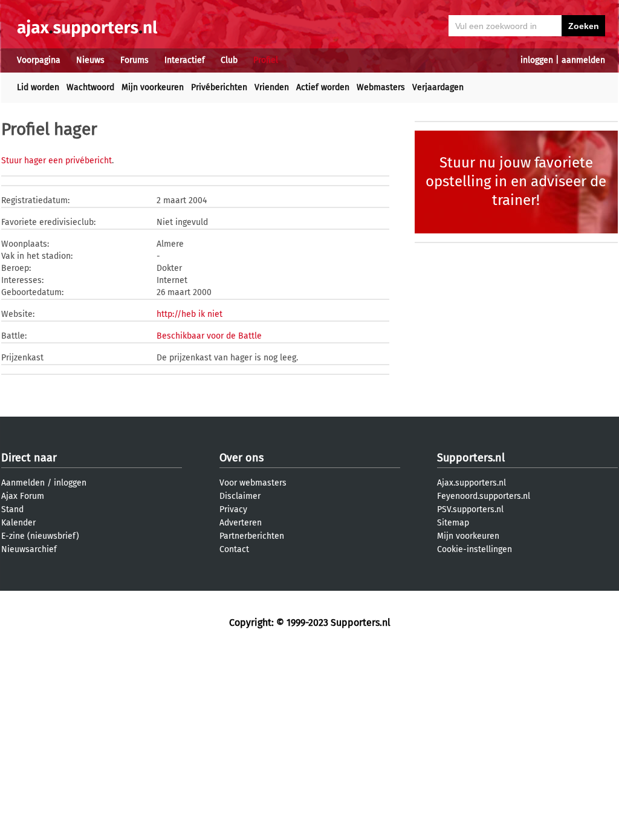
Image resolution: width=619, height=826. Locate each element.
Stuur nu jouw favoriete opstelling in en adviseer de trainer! (516, 181)
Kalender (18, 523)
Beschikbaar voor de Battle (209, 336)
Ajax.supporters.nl (471, 483)
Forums (134, 60)
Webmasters (381, 87)
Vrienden (271, 87)
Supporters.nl (471, 457)
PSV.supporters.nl (470, 509)
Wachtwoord (90, 87)
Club (229, 60)
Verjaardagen (438, 87)
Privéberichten (219, 87)
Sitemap (453, 523)
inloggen (536, 60)
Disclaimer (240, 496)
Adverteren (240, 523)
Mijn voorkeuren (153, 87)
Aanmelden (23, 483)
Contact (234, 549)
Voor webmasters (253, 483)
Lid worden (38, 87)
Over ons (241, 457)
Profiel (265, 60)
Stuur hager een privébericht (56, 160)
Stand (12, 509)
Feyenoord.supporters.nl (483, 496)
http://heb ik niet (189, 314)
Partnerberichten (251, 536)
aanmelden (583, 60)
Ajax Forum (22, 496)
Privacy (233, 509)
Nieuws (90, 60)
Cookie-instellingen (474, 549)
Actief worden (322, 87)
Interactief (184, 60)
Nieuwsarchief (29, 549)
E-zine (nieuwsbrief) (40, 536)
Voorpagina (38, 60)
